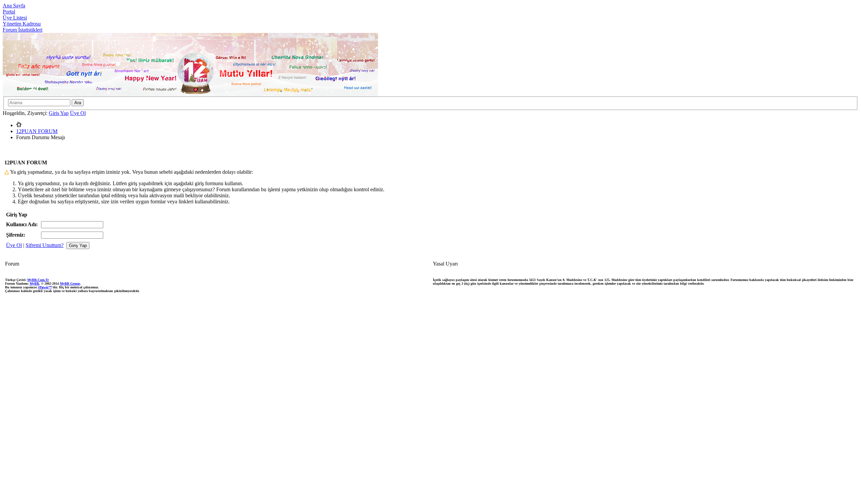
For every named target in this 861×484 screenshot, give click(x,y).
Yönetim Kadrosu (22, 24)
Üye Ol (78, 113)
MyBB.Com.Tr (38, 280)
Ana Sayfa (14, 5)
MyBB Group (70, 283)
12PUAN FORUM (37, 131)
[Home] (19, 125)
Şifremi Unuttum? (45, 245)
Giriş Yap (59, 113)
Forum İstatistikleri (22, 30)
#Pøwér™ (45, 287)
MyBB (34, 283)
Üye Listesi (15, 18)
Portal (9, 11)
